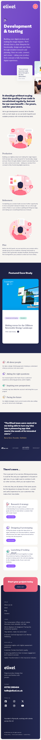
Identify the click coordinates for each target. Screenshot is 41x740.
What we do (8, 605)
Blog (5, 610)
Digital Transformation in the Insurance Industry (20, 658)
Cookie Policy (27, 734)
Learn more (11, 517)
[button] (35, 6)
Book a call (20, 587)
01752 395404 (11, 687)
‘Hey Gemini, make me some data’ (15, 632)
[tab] (4, 448)
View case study (10, 331)
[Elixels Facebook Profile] (5, 701)
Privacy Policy (7, 734)
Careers (6, 613)
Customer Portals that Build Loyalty (16, 650)
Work (6, 608)
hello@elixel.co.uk (13, 691)
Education (23, 318)
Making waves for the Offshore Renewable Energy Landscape (19, 326)
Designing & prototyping (12, 318)
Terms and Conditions (17, 734)
